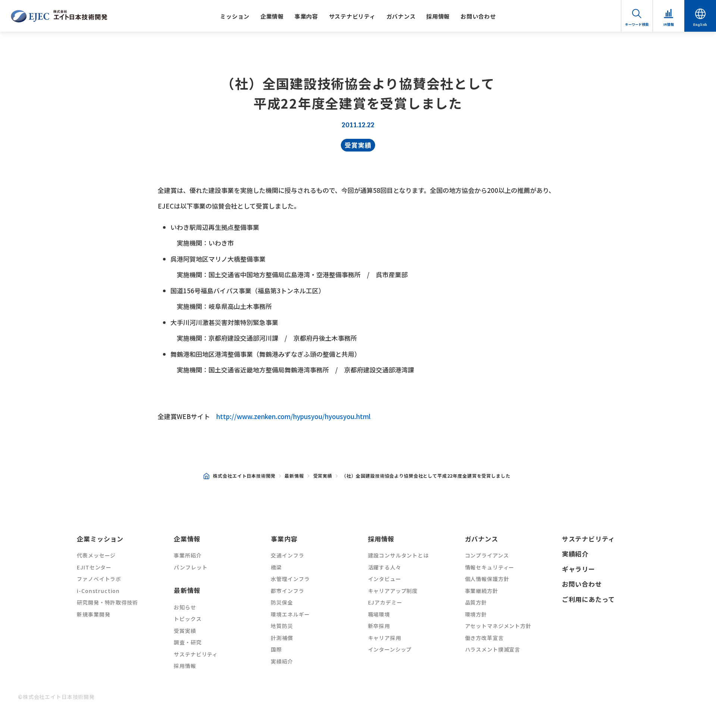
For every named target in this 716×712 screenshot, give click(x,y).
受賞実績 (358, 145)
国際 (276, 649)
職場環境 (379, 614)
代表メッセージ (96, 555)
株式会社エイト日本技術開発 (244, 475)
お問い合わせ (478, 16)
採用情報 (438, 16)
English (700, 24)
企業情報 (272, 16)
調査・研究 (187, 642)
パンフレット (190, 567)
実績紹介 (282, 661)
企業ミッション (100, 538)
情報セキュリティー (490, 567)
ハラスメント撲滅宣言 (493, 649)
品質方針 (476, 602)
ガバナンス (401, 16)
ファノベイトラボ (99, 579)
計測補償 (282, 637)
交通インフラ (287, 555)
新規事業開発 (93, 614)
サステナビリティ (352, 16)
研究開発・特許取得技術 (107, 602)
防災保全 (282, 602)
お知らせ (185, 607)
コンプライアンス (487, 555)
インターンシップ (390, 649)
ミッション (234, 16)
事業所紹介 (187, 555)
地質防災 (282, 626)
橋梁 (276, 567)
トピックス (187, 618)
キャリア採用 (384, 637)
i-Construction (98, 590)
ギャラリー (578, 569)
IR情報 (668, 24)
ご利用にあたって (588, 599)
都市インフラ (287, 590)
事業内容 (306, 16)
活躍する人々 (384, 567)
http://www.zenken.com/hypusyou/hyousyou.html (293, 416)
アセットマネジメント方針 (498, 626)
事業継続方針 (481, 590)
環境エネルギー (290, 614)
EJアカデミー (385, 602)
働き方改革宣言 (484, 637)
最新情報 (294, 475)
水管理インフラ (290, 579)
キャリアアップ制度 (393, 590)
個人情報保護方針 (487, 579)
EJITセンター (94, 567)
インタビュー (384, 579)
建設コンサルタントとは (398, 555)
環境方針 (476, 614)
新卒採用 (379, 626)
